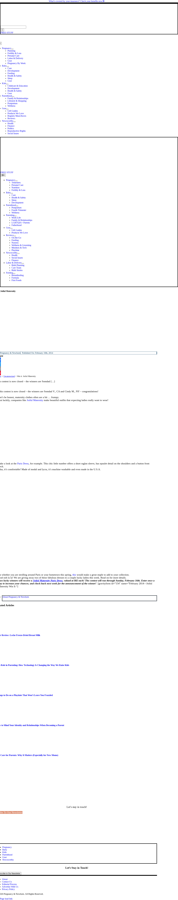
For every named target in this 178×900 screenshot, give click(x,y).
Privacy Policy (8, 889)
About (5, 879)
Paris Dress (23, 463)
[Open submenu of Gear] (7, 109)
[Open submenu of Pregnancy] (16, 180)
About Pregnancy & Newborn (15, 597)
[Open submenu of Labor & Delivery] (23, 263)
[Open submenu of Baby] (8, 66)
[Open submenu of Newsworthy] (14, 121)
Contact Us (7, 882)
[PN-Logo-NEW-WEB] (89, 24)
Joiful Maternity (35, 400)
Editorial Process (9, 884)
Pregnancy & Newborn (10, 353)
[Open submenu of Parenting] (15, 215)
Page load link (6, 898)
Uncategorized (9, 376)
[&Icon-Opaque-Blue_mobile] (77, 170)
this (74, 574)
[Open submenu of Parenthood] (13, 96)
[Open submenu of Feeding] (14, 273)
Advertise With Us (10, 887)
